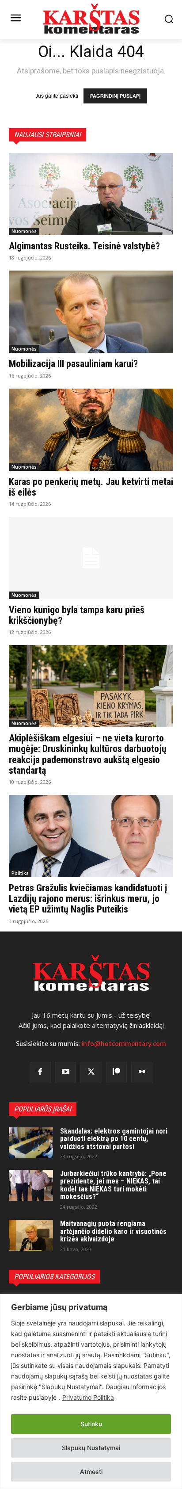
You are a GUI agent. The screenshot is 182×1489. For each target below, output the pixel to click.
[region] (91, 1391)
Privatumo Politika (88, 1397)
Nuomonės (24, 231)
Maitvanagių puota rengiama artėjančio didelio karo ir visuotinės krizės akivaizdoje (113, 1231)
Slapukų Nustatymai (91, 1447)
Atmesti (91, 1471)
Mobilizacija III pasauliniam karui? (73, 363)
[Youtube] (65, 1072)
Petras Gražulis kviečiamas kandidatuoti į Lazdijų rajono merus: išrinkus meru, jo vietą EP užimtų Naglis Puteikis (88, 898)
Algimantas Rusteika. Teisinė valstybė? (84, 246)
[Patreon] (116, 1072)
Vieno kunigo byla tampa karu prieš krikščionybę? (76, 615)
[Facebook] (40, 1072)
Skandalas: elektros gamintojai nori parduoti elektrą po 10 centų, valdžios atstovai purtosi (113, 1139)
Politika (20, 873)
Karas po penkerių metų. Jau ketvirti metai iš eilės (91, 487)
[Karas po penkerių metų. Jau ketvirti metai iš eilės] (91, 430)
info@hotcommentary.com (123, 1044)
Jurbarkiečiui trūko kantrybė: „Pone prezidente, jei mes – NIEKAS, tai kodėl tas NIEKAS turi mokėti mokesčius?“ (113, 1185)
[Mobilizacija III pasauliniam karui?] (91, 312)
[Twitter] (91, 1072)
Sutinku (91, 1424)
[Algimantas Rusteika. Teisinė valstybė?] (91, 194)
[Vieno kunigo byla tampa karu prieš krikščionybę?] (91, 558)
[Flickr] (141, 1072)
